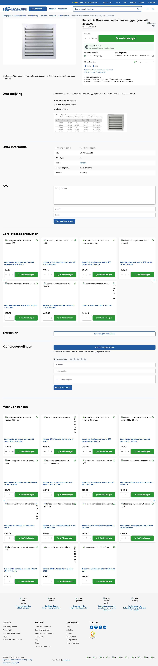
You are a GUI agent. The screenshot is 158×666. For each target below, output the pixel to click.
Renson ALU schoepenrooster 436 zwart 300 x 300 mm (96, 440)
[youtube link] (104, 627)
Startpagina (7, 16)
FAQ (125, 2)
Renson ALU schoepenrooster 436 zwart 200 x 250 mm (19, 440)
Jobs (37, 643)
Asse (96, 66)
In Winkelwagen (27, 274)
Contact (133, 2)
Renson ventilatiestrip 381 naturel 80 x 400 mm (136, 483)
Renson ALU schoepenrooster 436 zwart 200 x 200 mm (96, 263)
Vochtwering (33, 16)
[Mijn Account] (147, 8)
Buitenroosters (63, 16)
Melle (89, 66)
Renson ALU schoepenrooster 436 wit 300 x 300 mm (136, 527)
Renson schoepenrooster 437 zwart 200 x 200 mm (58, 306)
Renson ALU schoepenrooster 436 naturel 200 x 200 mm (19, 263)
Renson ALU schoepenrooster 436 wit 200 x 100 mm (59, 527)
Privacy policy (27, 660)
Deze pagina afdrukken (104, 334)
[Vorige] (4, 280)
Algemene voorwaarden (12, 660)
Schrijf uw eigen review (104, 347)
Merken (52, 9)
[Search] (138, 9)
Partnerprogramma (42, 646)
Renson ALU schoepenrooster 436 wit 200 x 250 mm (98, 483)
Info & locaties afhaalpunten (95, 72)
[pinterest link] (100, 627)
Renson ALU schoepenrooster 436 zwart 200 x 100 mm (135, 440)
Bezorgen (70, 633)
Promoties (62, 9)
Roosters (52, 16)
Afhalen (69, 630)
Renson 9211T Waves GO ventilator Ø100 (19, 527)
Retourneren (71, 636)
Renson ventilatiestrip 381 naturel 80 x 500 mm (98, 527)
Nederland (66, 660)
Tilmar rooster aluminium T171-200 (97, 305)
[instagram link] (96, 627)
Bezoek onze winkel (42, 630)
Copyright (15, 663)
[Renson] (151, 26)
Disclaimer (7, 663)
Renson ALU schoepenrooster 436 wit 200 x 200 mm (59, 263)
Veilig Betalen (71, 640)
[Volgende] (153, 280)
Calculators (39, 636)
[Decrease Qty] (12, 274)
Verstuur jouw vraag (64, 221)
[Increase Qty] (6, 274)
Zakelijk (141, 2)
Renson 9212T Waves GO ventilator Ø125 (58, 440)
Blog (36, 640)
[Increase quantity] (96, 38)
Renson (83, 163)
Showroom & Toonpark (44, 633)
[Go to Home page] (14, 9)
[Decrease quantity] (85, 38)
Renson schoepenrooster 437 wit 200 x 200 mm (20, 306)
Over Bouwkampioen (43, 627)
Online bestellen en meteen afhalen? (98, 70)
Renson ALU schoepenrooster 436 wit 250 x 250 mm (20, 570)
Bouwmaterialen (20, 16)
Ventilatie (43, 16)
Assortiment (36, 9)
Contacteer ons (72, 643)
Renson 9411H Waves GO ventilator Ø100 (58, 570)
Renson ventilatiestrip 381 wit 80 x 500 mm (98, 570)
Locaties (153, 2)
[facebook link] (91, 627)
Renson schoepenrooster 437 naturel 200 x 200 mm (136, 263)
